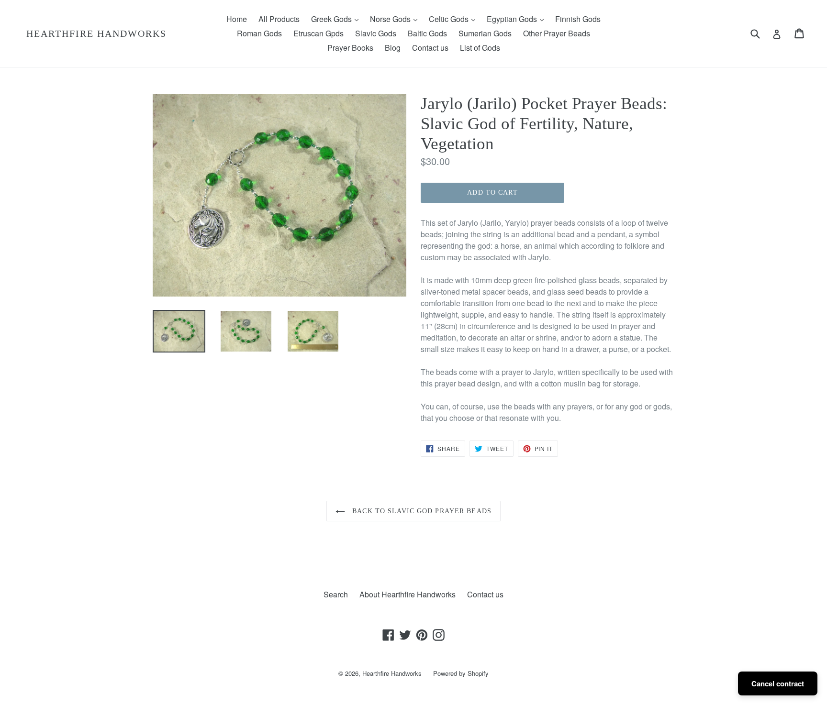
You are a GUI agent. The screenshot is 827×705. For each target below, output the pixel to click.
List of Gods (480, 47)
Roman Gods (259, 33)
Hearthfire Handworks (96, 33)
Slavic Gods (375, 33)
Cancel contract (777, 683)
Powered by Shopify (461, 673)
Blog (393, 47)
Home (236, 18)
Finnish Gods (578, 18)
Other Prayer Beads (556, 33)
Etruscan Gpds (318, 33)
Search (336, 594)
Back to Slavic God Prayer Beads (421, 511)
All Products (279, 18)
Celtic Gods (454, 18)
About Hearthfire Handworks (407, 594)
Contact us (430, 47)
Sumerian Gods (485, 33)
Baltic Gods (427, 33)
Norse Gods (396, 18)
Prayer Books (350, 47)
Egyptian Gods (517, 18)
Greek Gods (337, 18)
